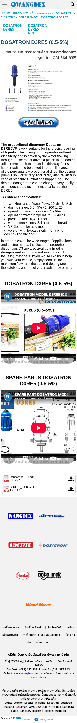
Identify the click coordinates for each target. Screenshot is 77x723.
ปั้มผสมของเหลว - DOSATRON (51, 13)
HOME (5, 13)
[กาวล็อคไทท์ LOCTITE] (20, 558)
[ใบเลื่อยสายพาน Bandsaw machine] (52, 528)
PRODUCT (20, 13)
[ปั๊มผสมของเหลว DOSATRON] (53, 558)
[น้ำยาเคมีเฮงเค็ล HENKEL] (23, 588)
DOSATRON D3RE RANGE (19, 17)
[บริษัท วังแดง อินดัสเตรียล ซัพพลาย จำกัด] (20, 528)
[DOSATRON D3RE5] (38, 112)
